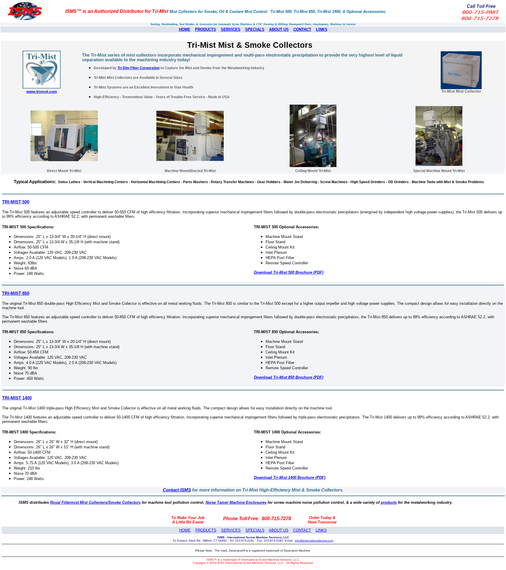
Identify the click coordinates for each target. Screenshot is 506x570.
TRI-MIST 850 (15, 293)
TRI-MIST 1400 (17, 398)
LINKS (321, 29)
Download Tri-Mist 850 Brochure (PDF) (288, 377)
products (389, 502)
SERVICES (230, 29)
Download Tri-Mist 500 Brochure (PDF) (288, 272)
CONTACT (302, 29)
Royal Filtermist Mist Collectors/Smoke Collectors (95, 502)
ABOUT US (279, 29)
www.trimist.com (41, 91)
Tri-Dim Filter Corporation (138, 68)
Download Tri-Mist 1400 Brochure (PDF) (289, 477)
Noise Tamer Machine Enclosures (236, 502)
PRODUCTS (205, 29)
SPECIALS (254, 29)
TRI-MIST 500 (15, 202)
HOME (184, 29)
